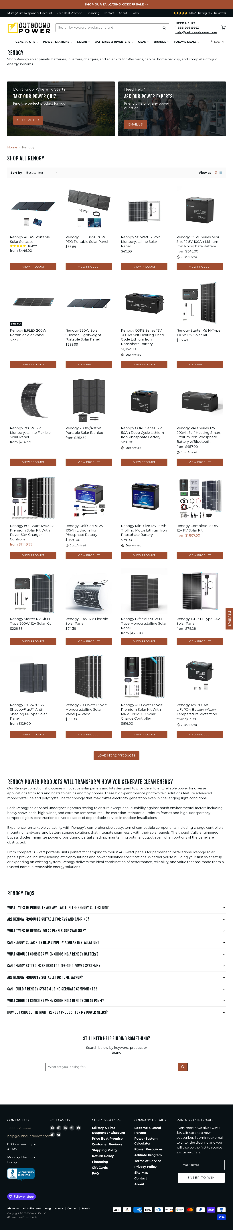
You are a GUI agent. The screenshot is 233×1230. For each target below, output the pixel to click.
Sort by (16, 172)
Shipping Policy (104, 1150)
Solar (82, 41)
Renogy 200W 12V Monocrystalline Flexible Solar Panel (30, 432)
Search (86, 1208)
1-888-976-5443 (19, 1128)
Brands (160, 41)
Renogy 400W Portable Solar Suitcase (30, 239)
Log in (218, 41)
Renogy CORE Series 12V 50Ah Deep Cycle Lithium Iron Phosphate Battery (142, 432)
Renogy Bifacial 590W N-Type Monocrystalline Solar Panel (144, 623)
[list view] (220, 172)
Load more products (116, 755)
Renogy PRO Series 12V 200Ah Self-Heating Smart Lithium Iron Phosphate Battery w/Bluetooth (198, 435)
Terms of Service (147, 1161)
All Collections (32, 1208)
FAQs (135, 13)
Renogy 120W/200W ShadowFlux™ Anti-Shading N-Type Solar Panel (28, 712)
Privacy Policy (145, 1167)
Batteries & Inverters (113, 41)
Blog (48, 1208)
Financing (92, 13)
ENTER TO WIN (201, 1177)
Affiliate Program (148, 1155)
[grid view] (216, 172)
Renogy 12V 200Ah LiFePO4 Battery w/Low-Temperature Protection (197, 709)
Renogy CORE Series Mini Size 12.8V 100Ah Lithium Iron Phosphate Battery (198, 241)
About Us (13, 1208)
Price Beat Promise (69, 13)
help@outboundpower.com (29, 1136)
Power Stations (56, 41)
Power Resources (148, 1149)
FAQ (95, 1173)
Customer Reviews (107, 1144)
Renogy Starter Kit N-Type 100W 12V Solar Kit (198, 332)
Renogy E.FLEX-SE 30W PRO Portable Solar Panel (87, 239)
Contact (109, 13)
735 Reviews (216, 13)
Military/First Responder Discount (29, 13)
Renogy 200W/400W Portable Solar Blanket (84, 430)
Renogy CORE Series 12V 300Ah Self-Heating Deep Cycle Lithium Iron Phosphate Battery (142, 337)
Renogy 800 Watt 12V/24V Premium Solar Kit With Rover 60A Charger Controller (32, 532)
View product (33, 266)
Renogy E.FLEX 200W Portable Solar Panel (28, 332)
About (123, 13)
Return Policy (103, 1156)
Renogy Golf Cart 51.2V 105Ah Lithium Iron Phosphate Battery (84, 530)
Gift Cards (100, 1167)
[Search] (164, 27)
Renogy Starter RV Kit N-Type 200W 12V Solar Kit (30, 621)
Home (12, 147)
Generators (25, 41)
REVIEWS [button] (229, 619)
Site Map (141, 1172)
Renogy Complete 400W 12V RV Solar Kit (198, 528)
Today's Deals (185, 41)
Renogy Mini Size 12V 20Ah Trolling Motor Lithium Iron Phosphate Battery (144, 530)
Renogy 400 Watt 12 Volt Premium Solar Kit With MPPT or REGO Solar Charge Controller (142, 712)
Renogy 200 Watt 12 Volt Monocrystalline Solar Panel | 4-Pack (86, 709)
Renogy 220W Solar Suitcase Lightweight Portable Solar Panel (83, 334)
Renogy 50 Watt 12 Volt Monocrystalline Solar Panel (140, 241)
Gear (142, 41)
